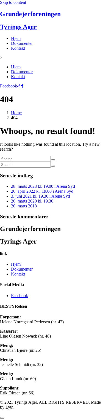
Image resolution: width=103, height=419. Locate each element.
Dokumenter (22, 43)
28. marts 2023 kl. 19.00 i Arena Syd (43, 186)
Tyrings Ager (18, 26)
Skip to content (13, 2)
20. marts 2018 (24, 206)
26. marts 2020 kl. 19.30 (32, 201)
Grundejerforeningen (30, 13)
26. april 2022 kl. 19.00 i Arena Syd (42, 191)
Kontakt (18, 48)
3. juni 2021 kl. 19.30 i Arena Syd (40, 196)
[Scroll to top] (2, 418)
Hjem (16, 38)
